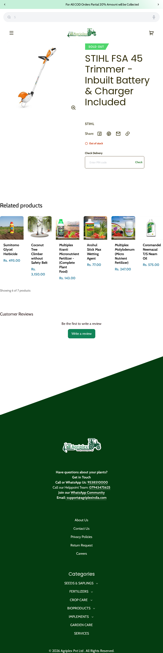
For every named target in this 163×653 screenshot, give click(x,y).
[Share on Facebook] (99, 133)
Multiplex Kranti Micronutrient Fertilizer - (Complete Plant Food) (69, 258)
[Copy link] (127, 133)
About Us (81, 520)
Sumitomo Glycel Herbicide (11, 249)
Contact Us (81, 529)
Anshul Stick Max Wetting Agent (94, 251)
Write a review (82, 334)
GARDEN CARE (81, 625)
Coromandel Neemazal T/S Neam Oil (152, 251)
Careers (81, 554)
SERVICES (81, 633)
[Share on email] (118, 133)
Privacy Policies (81, 537)
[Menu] (11, 32)
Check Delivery (94, 153)
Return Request (81, 545)
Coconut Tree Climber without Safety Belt (39, 254)
